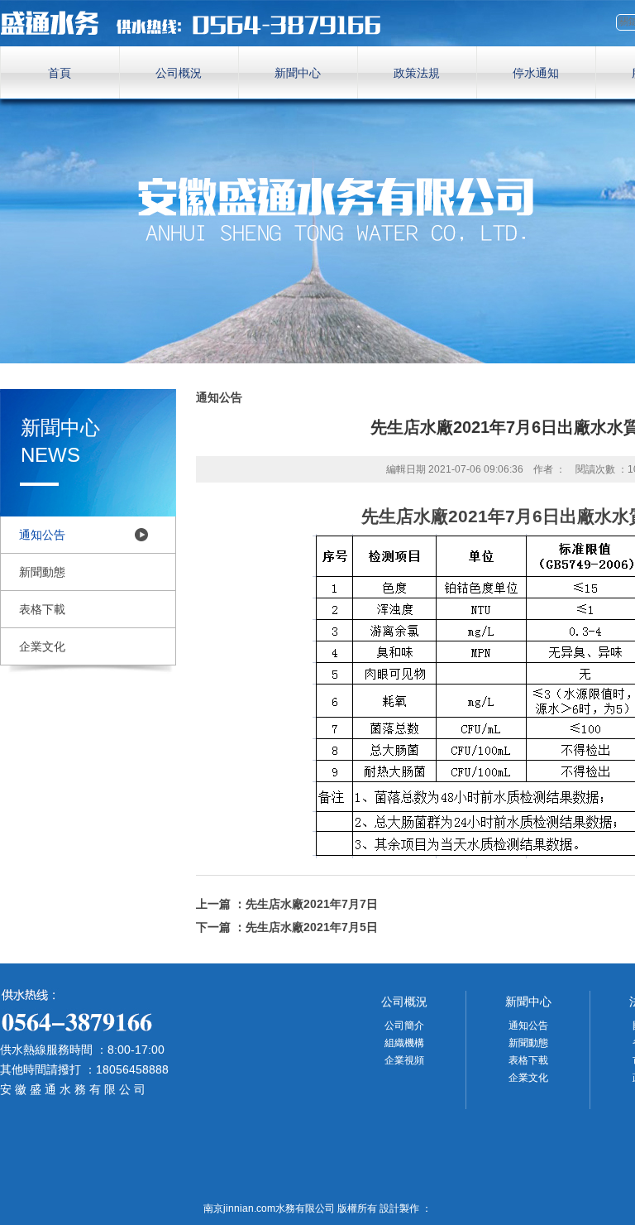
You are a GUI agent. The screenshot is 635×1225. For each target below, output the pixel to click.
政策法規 (417, 72)
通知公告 (42, 534)
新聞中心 (298, 72)
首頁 (59, 72)
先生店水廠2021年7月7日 (312, 903)
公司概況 (178, 72)
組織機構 (404, 1043)
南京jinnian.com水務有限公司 (198, 23)
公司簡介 (404, 1025)
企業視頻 (404, 1060)
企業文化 (42, 646)
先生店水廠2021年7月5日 (312, 927)
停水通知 (536, 72)
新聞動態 (42, 572)
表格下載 (42, 609)
